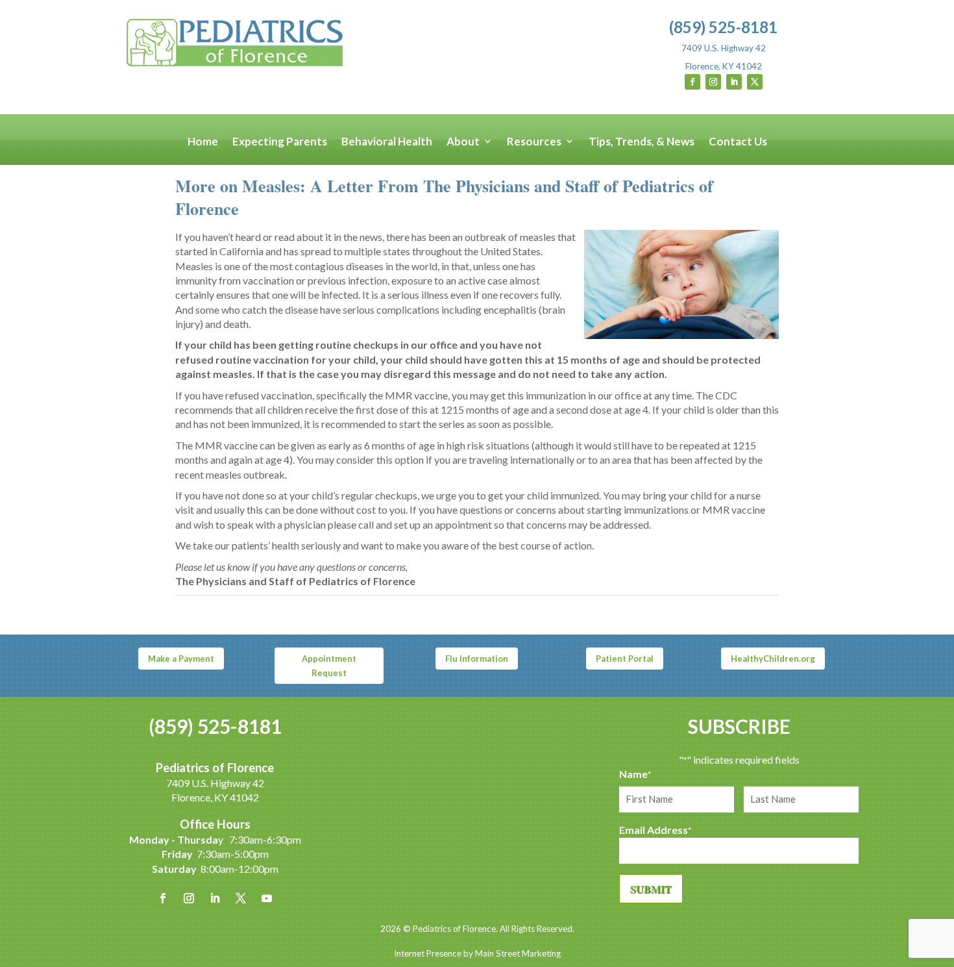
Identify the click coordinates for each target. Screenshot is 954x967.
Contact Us (738, 142)
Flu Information (476, 658)
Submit (651, 888)
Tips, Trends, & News (641, 142)
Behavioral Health (386, 142)
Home (203, 142)
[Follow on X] (755, 82)
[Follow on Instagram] (713, 82)
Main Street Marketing (518, 953)
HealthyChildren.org (773, 658)
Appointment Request (329, 665)
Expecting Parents (279, 142)
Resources (534, 142)
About (463, 142)
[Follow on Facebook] (692, 82)
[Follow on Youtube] (266, 898)
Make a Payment (181, 658)
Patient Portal (625, 658)
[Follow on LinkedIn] (734, 82)
